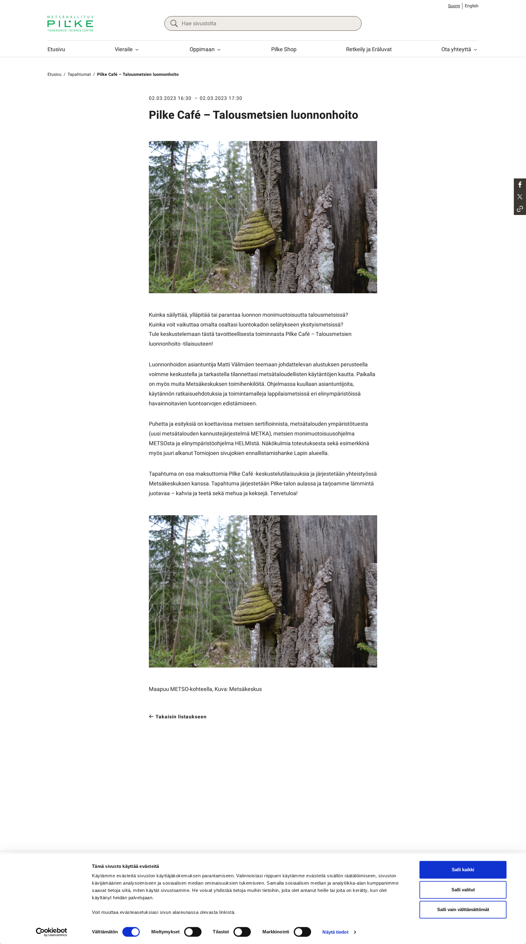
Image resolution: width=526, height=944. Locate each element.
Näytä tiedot (335, 932)
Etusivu (56, 49)
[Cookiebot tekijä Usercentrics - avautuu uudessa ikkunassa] (51, 932)
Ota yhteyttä (456, 49)
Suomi (454, 6)
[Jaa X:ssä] (520, 197)
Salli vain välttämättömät (463, 909)
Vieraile (124, 49)
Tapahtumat (79, 74)
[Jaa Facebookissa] (520, 184)
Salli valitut (463, 889)
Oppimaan (202, 49)
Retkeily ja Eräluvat (369, 49)
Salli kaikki (463, 869)
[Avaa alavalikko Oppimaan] (219, 50)
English (472, 6)
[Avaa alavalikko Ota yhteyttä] (475, 50)
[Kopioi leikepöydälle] (520, 209)
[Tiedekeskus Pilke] (70, 23)
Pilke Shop (283, 49)
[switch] (193, 932)
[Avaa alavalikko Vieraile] (137, 50)
